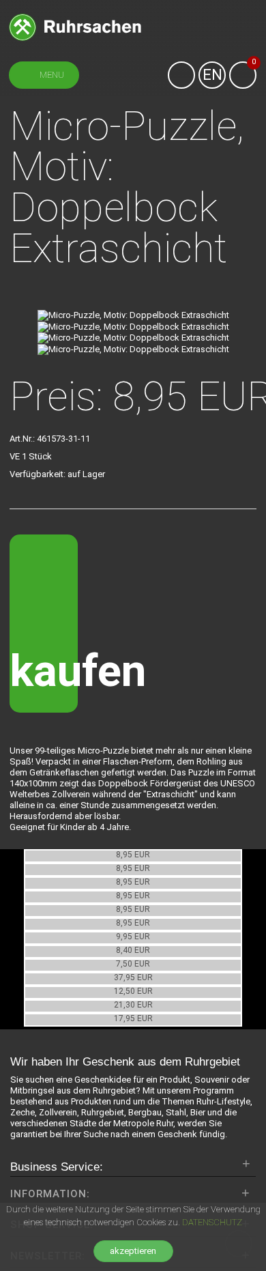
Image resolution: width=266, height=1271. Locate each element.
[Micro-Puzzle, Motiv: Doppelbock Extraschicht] (133, 315)
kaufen (44, 671)
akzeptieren (133, 1251)
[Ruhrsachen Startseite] (75, 26)
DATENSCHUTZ (212, 1222)
